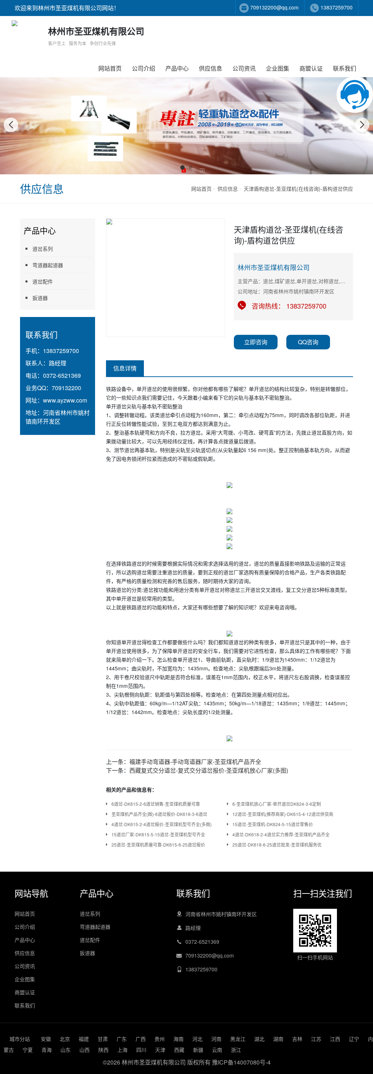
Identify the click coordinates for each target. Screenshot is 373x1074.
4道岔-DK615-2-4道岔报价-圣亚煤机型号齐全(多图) (161, 824)
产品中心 (177, 68)
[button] (182, 167)
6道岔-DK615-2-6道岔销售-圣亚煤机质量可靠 (155, 804)
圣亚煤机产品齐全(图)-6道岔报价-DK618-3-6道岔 (159, 814)
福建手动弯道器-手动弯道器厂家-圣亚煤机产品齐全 (195, 761)
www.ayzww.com (65, 400)
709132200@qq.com (274, 7)
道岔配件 (42, 281)
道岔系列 (42, 248)
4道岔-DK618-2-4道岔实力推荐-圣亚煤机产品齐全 (281, 834)
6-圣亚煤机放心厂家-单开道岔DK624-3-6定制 (276, 804)
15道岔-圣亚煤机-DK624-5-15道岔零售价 (272, 824)
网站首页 (110, 68)
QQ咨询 (308, 342)
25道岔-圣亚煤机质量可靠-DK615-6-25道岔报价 (158, 844)
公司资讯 (244, 68)
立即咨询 (255, 342)
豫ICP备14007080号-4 (241, 1062)
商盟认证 (311, 68)
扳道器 (40, 297)
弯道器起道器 (47, 265)
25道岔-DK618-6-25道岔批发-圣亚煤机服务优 (277, 844)
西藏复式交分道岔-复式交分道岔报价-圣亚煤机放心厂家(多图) (208, 770)
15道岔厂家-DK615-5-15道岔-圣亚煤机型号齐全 (158, 834)
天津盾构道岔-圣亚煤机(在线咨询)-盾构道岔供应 (298, 188)
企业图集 (277, 68)
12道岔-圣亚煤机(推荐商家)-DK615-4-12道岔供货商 (282, 814)
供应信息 (210, 68)
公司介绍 (143, 68)
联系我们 (344, 68)
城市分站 (19, 1038)
